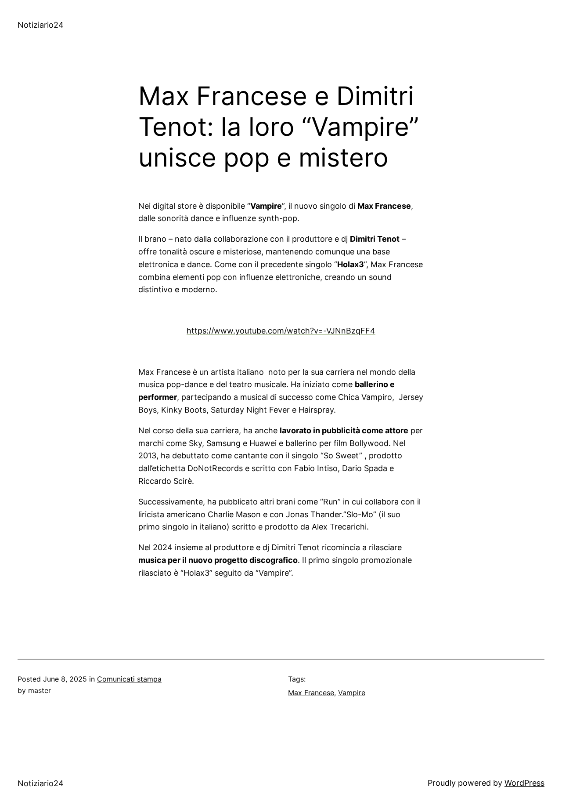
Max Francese (311, 692)
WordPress (524, 782)
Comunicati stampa (129, 679)
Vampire (351, 692)
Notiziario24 (41, 24)
